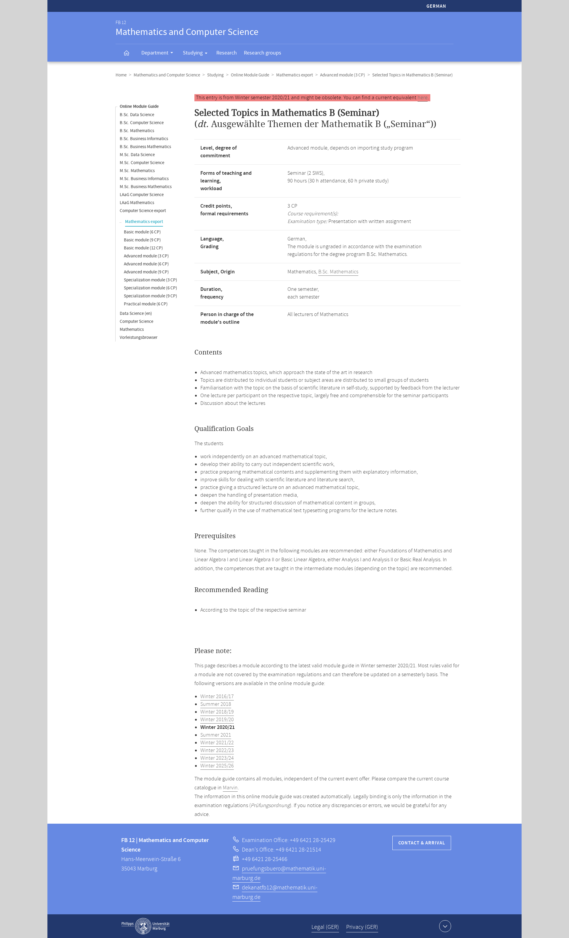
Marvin (230, 787)
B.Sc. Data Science (137, 115)
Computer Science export (143, 211)
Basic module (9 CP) (142, 240)
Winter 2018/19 (217, 712)
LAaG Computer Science (142, 195)
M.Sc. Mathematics (137, 171)
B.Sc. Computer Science (142, 123)
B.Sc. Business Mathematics (145, 147)
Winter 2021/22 (217, 742)
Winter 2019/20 (217, 719)
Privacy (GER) (362, 927)
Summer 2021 (215, 735)
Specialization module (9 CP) (150, 296)
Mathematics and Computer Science (167, 75)
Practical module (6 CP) (146, 304)
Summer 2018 (215, 704)
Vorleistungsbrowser (138, 337)
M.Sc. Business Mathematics (146, 187)
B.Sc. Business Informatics (144, 139)
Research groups (262, 52)
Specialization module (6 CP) (150, 288)
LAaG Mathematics (137, 203)
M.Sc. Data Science (137, 155)
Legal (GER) (325, 927)
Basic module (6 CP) (142, 232)
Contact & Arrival (421, 843)
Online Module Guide (250, 75)
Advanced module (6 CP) (146, 264)
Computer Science (136, 321)
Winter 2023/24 (217, 758)
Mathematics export (294, 75)
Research (226, 52)
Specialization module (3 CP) (150, 280)
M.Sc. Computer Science (142, 163)
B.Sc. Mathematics (137, 131)
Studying (193, 52)
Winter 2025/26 (217, 765)
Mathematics (132, 329)
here (423, 97)
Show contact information (445, 926)
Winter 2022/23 (217, 750)
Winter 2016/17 (217, 696)
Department (154, 52)
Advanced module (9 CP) (146, 272)
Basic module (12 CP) (143, 248)
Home (121, 75)
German (436, 6)
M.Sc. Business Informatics (144, 179)
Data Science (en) (136, 313)
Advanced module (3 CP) (342, 75)
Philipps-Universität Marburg (146, 926)
